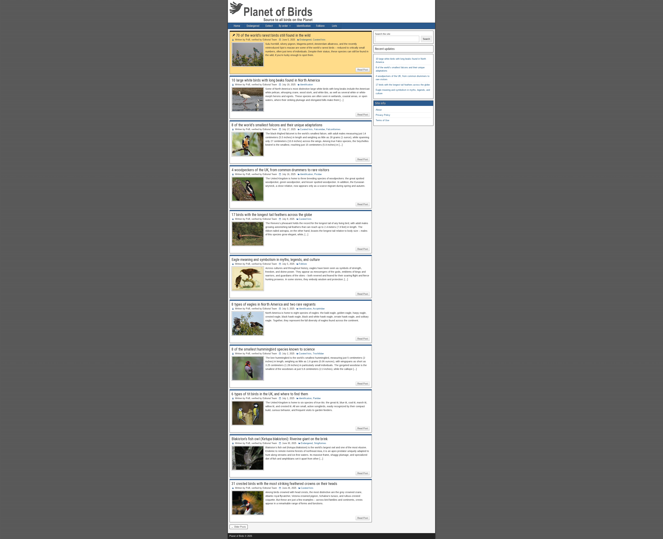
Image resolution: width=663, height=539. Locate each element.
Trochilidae (318, 353)
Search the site (382, 34)
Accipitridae (319, 308)
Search (426, 39)
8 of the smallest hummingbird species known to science (273, 349)
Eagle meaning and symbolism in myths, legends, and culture (276, 259)
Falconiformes (333, 129)
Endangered (253, 25)
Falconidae (319, 129)
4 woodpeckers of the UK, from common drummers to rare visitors (280, 170)
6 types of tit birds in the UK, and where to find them (270, 394)
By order (283, 25)
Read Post (362, 69)
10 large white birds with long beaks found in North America (276, 80)
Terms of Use (382, 120)
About (379, 109)
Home (237, 25)
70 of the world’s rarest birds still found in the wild (273, 35)
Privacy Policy (383, 115)
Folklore (320, 25)
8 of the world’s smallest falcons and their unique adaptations (277, 125)
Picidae (318, 174)
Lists (334, 25)
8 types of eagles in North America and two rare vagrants (274, 304)
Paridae (317, 398)
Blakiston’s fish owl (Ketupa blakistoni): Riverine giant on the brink (280, 439)
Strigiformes (320, 443)
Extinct (269, 25)
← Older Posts (238, 527)
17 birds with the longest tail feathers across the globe (272, 214)
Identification (304, 25)
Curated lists (319, 39)
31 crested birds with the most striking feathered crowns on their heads (284, 483)
